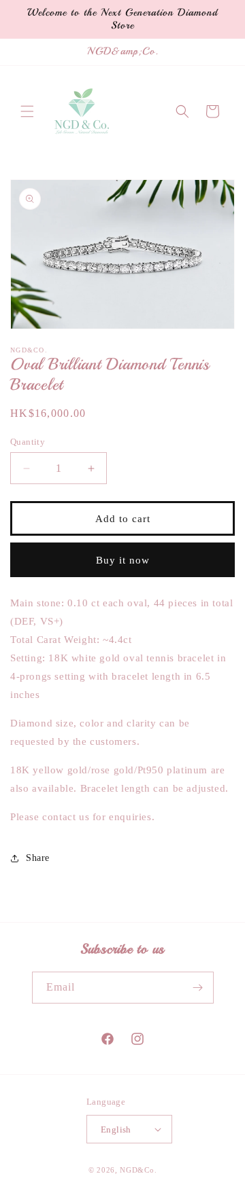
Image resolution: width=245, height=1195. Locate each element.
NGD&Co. (138, 1170)
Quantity (27, 442)
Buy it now (123, 560)
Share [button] (38, 858)
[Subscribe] (198, 988)
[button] (27, 111)
